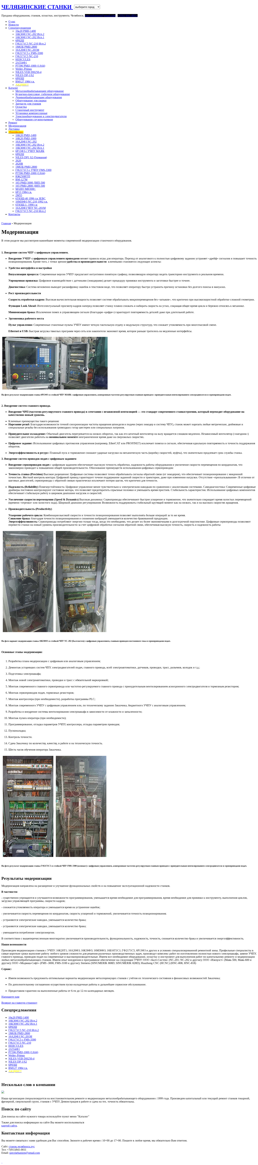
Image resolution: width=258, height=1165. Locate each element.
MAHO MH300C (25, 188)
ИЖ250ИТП (22, 176)
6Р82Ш (19, 40)
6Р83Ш (19, 78)
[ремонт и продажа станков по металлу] (1, 1161)
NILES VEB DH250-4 (28, 72)
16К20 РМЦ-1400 (25, 135)
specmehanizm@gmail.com (24, 1152)
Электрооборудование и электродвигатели (41, 116)
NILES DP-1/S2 (24, 75)
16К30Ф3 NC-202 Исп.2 (29, 34)
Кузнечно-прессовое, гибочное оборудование (42, 94)
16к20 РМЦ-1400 (25, 30)
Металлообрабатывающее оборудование (39, 91)
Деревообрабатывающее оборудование (38, 97)
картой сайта (9, 1125)
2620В (19, 163)
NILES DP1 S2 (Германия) (31, 157)
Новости (13, 24)
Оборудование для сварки (31, 100)
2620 (18, 160)
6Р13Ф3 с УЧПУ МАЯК (29, 151)
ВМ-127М (21, 179)
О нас (11, 21)
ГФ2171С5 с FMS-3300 (29, 53)
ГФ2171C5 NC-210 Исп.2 (30, 43)
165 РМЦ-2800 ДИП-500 (30, 185)
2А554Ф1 (21, 62)
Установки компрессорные (31, 113)
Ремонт (12, 122)
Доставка (13, 128)
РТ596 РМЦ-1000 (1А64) (30, 65)
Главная (6, 223)
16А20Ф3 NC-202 (26, 141)
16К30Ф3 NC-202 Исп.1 (29, 37)
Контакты (14, 214)
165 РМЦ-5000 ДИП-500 (30, 182)
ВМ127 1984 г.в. (25, 81)
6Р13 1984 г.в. (23, 192)
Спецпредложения (19, 27)
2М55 (18, 195)
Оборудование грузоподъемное (34, 119)
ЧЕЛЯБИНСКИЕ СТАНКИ (37, 7)
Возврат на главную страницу (19, 1002)
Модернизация (17, 125)
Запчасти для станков (28, 103)
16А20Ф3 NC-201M (27, 49)
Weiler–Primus (23, 68)
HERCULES (22, 59)
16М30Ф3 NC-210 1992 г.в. (31, 201)
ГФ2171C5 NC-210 (26, 56)
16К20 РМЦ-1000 (25, 138)
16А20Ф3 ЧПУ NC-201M (30, 207)
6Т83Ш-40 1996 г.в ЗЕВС (30, 198)
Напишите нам (10, 996)
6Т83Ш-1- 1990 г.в (26, 204)
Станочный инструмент (29, 109)
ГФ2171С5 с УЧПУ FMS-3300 (33, 170)
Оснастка (21, 106)
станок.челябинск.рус (22, 1146)
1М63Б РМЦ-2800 (26, 46)
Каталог (13, 87)
